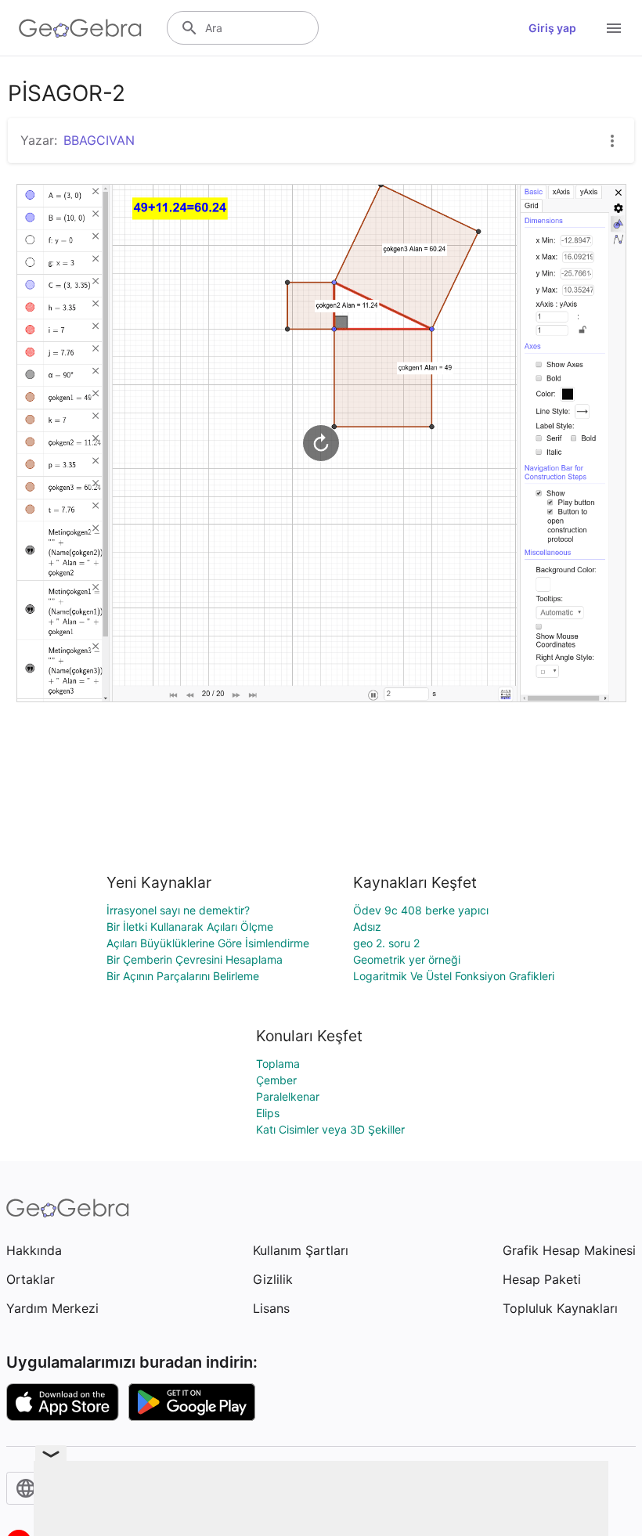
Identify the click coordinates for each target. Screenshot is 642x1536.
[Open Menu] (613, 28)
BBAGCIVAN (99, 140)
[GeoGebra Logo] (80, 28)
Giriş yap (552, 27)
